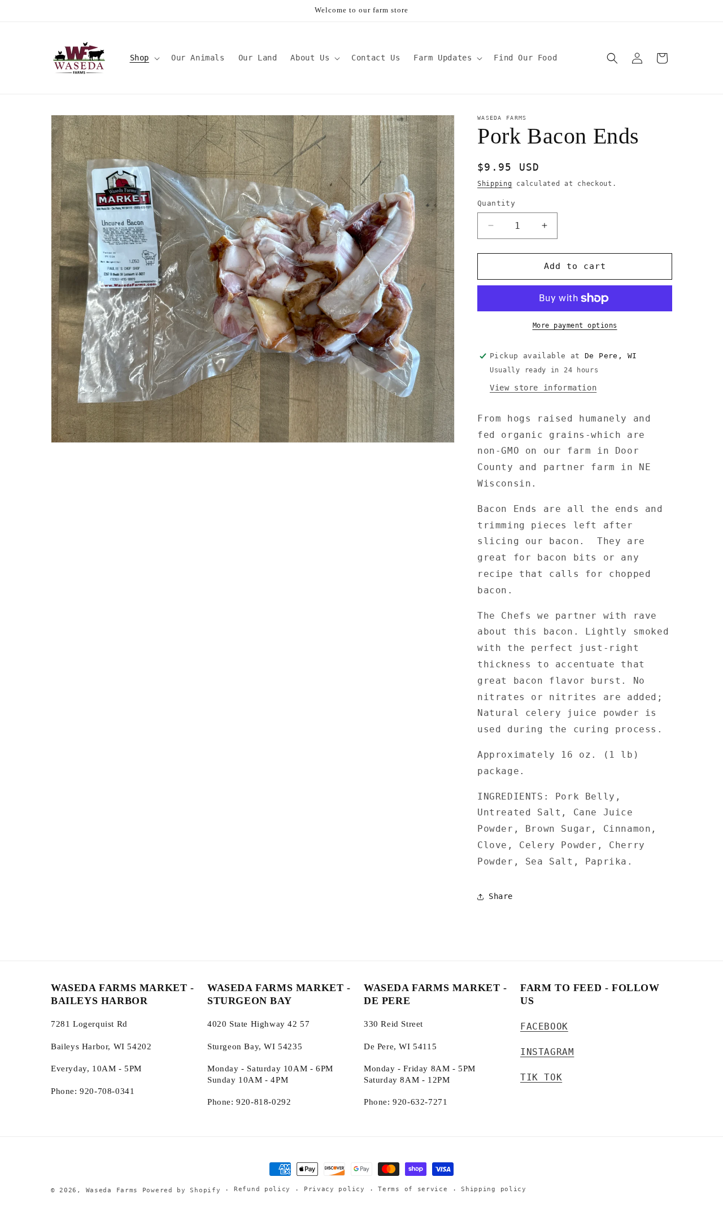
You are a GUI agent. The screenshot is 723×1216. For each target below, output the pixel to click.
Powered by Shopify (181, 1190)
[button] (143, 58)
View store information (543, 387)
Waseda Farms (112, 1190)
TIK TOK (541, 1077)
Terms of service (412, 1189)
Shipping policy (493, 1189)
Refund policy (262, 1189)
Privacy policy (334, 1189)
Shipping (494, 184)
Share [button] (501, 896)
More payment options (575, 325)
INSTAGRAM (547, 1051)
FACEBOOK (544, 1026)
